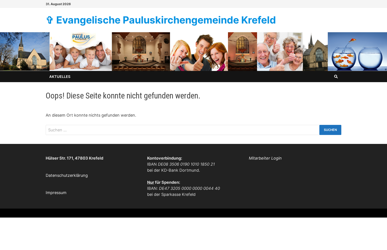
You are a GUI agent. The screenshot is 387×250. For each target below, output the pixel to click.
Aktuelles (59, 76)
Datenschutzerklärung (67, 175)
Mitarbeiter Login (265, 158)
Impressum (56, 192)
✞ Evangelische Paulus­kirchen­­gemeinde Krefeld (161, 20)
